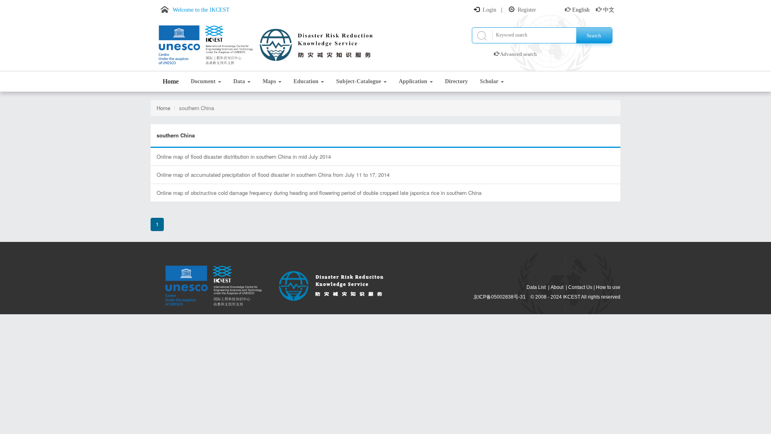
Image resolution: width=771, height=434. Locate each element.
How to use (608, 287)
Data (240, 81)
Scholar (490, 81)
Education (307, 81)
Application (414, 81)
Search (594, 36)
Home (171, 81)
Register (527, 10)
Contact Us (580, 287)
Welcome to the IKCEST (201, 10)
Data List (536, 287)
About (557, 287)
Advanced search (518, 54)
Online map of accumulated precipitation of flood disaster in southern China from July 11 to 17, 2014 (273, 174)
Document (204, 81)
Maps (270, 81)
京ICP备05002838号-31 (499, 297)
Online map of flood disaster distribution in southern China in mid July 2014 (244, 156)
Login (489, 10)
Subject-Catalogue (359, 81)
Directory (456, 81)
